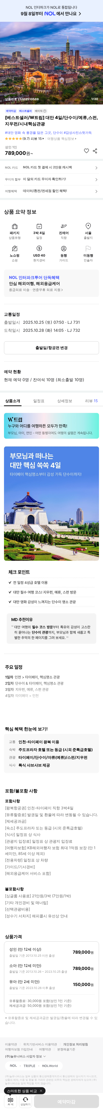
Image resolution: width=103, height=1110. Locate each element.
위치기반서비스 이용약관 (40, 1044)
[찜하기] (87, 151)
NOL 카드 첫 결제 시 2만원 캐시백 (47, 167)
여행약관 (45, 1049)
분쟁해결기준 (66, 1049)
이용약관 (11, 1044)
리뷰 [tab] (91, 400)
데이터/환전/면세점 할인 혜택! (45, 191)
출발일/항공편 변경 (52, 347)
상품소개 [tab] (12, 400)
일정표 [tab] (38, 400)
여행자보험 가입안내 (19, 1049)
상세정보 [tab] (64, 400)
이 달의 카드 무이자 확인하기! (44, 179)
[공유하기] (95, 151)
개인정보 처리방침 (75, 1044)
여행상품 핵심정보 (60, 139)
